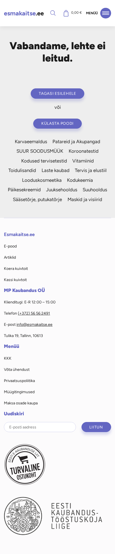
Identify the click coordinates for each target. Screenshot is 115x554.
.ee (24, 13)
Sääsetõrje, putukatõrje (37, 199)
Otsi (53, 12)
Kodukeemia (80, 180)
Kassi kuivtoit (15, 279)
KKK (7, 358)
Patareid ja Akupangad (76, 141)
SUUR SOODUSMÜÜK (39, 151)
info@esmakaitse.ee (34, 324)
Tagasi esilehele (57, 93)
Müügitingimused (19, 391)
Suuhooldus (95, 189)
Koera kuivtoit (16, 268)
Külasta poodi (57, 123)
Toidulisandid (22, 170)
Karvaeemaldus (31, 141)
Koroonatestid (84, 151)
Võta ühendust (17, 369)
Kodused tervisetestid (44, 161)
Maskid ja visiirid (85, 199)
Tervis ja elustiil (91, 170)
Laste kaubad (56, 170)
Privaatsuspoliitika (19, 380)
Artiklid (10, 257)
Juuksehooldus (61, 189)
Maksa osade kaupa (21, 403)
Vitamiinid (83, 161)
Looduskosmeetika (42, 180)
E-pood (10, 246)
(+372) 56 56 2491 (34, 313)
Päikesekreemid (24, 189)
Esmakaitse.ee (19, 234)
